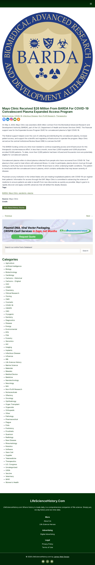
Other (8, 413)
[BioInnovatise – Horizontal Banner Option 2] (47, 230)
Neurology (10, 383)
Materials (9, 368)
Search (85, 251)
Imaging (9, 347)
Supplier (9, 455)
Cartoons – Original (13, 281)
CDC (7, 284)
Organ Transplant (12, 404)
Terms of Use (47, 547)
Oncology (9, 398)
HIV (7, 344)
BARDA (5, 193)
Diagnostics (10, 320)
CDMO (8, 287)
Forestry (9, 338)
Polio (7, 425)
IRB (7, 359)
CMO (8, 299)
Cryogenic (10, 314)
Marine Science (12, 365)
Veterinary (10, 476)
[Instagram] (11, 119)
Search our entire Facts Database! (18, 247)
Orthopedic (10, 410)
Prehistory (10, 428)
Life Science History (13, 362)
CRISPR (9, 308)
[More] (18, 119)
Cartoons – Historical (14, 278)
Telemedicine (11, 458)
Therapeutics (61, 116)
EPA (7, 332)
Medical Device (12, 374)
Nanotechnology (12, 380)
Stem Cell (9, 452)
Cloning (9, 296)
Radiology (9, 437)
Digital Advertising (47, 534)
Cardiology (10, 275)
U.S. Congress (11, 464)
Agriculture (10, 263)
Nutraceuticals (11, 392)
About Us (47, 521)
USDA (8, 470)
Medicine (9, 377)
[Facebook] (4, 119)
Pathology (10, 416)
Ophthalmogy (11, 401)
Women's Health (12, 482)
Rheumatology (11, 443)
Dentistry (9, 317)
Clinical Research (12, 293)
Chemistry (10, 290)
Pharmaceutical (12, 419)
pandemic (23, 193)
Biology (8, 269)
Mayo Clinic (13, 193)
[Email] (15, 119)
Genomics (10, 341)
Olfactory (9, 395)
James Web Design (61, 557)
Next (88, 216)
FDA (7, 335)
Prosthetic (10, 431)
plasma (30, 193)
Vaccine (9, 473)
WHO (8, 479)
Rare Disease (11, 440)
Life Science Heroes (48, 524)
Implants (9, 350)
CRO (7, 311)
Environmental (11, 329)
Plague (8, 422)
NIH (7, 386)
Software (9, 449)
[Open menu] (91, 3)
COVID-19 (18, 116)
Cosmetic (9, 302)
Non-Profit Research (47, 116)
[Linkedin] (7, 119)
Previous (8, 216)
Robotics (9, 446)
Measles (9, 371)
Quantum (9, 434)
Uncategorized (11, 467)
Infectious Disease (30, 116)
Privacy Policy (47, 544)
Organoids (10, 407)
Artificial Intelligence (14, 266)
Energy (8, 326)
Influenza (9, 356)
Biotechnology (8, 116)
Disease (9, 323)
